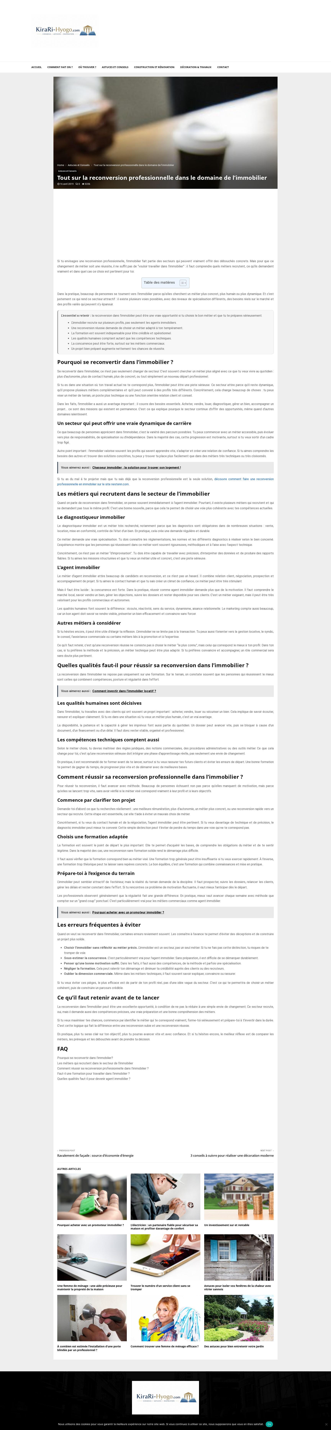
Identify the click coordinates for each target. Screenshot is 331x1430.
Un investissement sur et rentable (226, 1225)
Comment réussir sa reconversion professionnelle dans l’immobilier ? (103, 1068)
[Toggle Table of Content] (181, 283)
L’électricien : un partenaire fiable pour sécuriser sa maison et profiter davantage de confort (164, 1226)
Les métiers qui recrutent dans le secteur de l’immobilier (95, 1063)
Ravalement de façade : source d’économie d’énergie (95, 1155)
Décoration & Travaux (195, 67)
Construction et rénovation (154, 67)
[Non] (326, 1424)
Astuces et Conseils (115, 67)
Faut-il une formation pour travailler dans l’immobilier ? (93, 1073)
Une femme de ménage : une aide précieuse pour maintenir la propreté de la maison (89, 1287)
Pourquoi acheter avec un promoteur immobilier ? (90, 1225)
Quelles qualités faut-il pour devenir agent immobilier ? (93, 1079)
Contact (223, 67)
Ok (269, 1424)
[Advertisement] (230, 30)
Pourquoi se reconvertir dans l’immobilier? (85, 1058)
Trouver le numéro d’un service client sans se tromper (160, 1287)
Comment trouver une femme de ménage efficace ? (165, 1346)
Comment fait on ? (60, 67)
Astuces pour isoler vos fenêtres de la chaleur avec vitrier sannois (237, 1287)
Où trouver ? (87, 67)
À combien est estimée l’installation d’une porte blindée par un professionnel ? (89, 1348)
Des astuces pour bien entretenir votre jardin (234, 1346)
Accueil (36, 67)
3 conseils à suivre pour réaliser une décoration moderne (232, 1155)
